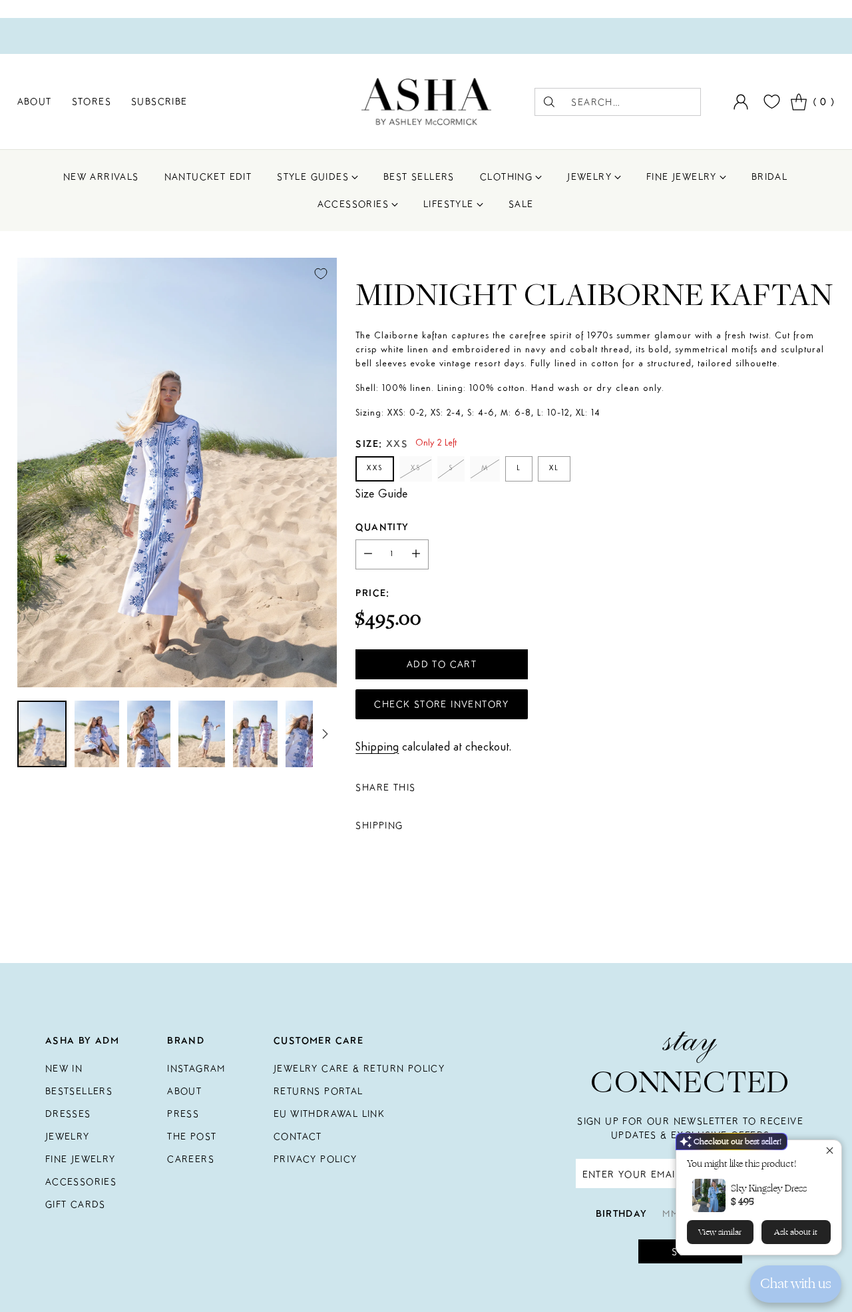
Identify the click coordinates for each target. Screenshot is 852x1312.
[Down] (325, 734)
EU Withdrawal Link (329, 1113)
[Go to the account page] (740, 102)
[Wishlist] (770, 101)
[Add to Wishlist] (321, 274)
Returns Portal (318, 1091)
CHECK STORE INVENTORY (441, 704)
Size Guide (381, 494)
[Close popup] (829, 1151)
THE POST (191, 1136)
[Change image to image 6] (308, 734)
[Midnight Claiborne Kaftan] (177, 472)
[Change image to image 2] (97, 734)
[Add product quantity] (416, 554)
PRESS (183, 1113)
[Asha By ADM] (426, 101)
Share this (385, 787)
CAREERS (190, 1158)
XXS (375, 468)
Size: (381, 443)
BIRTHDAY (622, 1213)
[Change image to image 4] (201, 734)
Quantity (382, 526)
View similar (720, 1232)
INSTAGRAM (196, 1068)
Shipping (377, 747)
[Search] (549, 102)
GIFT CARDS (75, 1204)
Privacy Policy (315, 1158)
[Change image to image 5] (255, 734)
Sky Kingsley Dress (769, 1188)
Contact (298, 1136)
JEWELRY (67, 1136)
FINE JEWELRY (80, 1158)
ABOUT (184, 1091)
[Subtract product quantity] (368, 554)
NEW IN (64, 1068)
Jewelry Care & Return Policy (359, 1068)
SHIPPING (379, 825)
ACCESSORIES (80, 1181)
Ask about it (795, 1232)
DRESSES (68, 1113)
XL (554, 468)
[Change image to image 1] (42, 734)
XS (416, 468)
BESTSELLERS (78, 1091)
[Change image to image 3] (149, 734)
